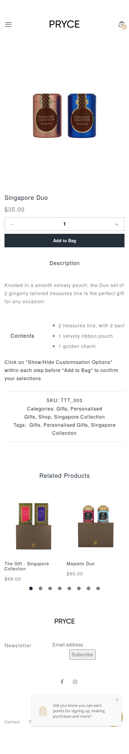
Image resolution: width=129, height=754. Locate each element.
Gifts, (35, 424)
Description (65, 263)
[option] (64, 116)
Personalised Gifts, (65, 424)
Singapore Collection (79, 416)
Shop (44, 416)
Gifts (62, 408)
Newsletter (18, 645)
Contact (12, 722)
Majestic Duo (81, 563)
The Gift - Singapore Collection (26, 566)
